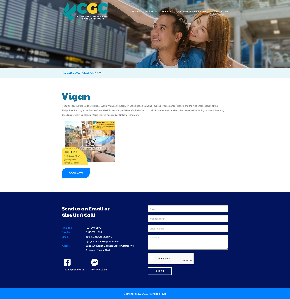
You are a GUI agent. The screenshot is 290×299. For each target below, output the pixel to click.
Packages (67, 73)
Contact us (220, 11)
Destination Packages (193, 11)
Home (136, 11)
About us (151, 11)
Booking (167, 11)
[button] (76, 173)
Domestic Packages (84, 73)
